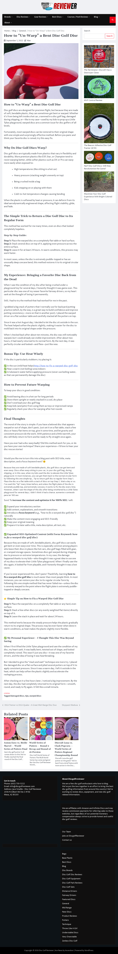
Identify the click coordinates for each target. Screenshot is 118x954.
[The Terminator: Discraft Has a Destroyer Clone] (99, 57)
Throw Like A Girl (69, 928)
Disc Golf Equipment (71, 878)
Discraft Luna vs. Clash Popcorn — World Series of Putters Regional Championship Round (66, 749)
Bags (64, 854)
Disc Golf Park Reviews (72, 883)
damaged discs (17, 696)
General (7, 693)
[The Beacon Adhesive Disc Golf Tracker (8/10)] (99, 123)
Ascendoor (69, 950)
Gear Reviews (40, 17)
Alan (29, 40)
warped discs (35, 696)
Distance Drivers (69, 891)
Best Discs (57, 17)
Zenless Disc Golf (69, 941)
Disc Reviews (22, 17)
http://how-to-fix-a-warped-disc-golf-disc (56, 365)
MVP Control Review (93, 100)
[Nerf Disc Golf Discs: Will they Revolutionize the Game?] (99, 158)
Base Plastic (67, 858)
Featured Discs (68, 899)
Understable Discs (70, 932)
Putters (65, 920)
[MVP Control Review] (99, 87)
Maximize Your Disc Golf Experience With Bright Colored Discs (98, 197)
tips (27, 696)
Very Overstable (69, 936)
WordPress (88, 950)
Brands (7, 17)
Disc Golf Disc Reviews (72, 874)
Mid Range (67, 907)
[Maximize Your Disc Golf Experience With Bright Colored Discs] (99, 182)
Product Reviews (69, 916)
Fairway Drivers (69, 895)
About (7, 22)
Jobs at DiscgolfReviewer (73, 836)
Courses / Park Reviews (77, 17)
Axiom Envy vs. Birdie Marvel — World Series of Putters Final (15, 746)
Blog (96, 17)
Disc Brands (67, 870)
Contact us (67, 840)
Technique (66, 924)
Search (87, 31)
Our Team (66, 831)
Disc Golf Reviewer (46, 950)
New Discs (66, 912)
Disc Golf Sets (68, 887)
